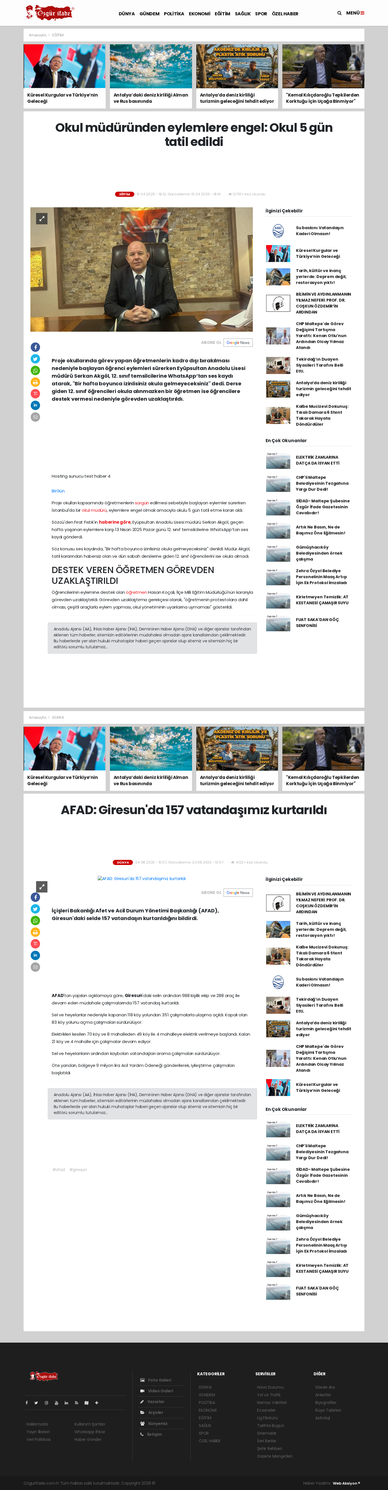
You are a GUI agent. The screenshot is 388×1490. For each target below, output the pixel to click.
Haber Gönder (87, 1439)
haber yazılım (247, 1483)
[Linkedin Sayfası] (69, 1403)
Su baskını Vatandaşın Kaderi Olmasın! (320, 231)
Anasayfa (38, 35)
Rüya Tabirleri (328, 1410)
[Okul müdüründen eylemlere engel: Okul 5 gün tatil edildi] (141, 269)
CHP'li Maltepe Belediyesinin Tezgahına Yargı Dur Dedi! (322, 483)
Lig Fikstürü (267, 1418)
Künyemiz (157, 1423)
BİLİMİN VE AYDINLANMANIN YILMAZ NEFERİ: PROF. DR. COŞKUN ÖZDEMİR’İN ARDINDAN (323, 303)
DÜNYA (127, 14)
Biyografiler (326, 1402)
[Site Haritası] (89, 1403)
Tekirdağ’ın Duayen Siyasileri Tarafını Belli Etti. (319, 365)
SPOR (261, 14)
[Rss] (79, 1403)
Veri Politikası (38, 1439)
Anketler (323, 1395)
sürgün (142, 503)
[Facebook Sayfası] (29, 1403)
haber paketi (196, 1483)
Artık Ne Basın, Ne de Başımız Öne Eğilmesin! (320, 530)
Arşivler (155, 1412)
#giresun (78, 1170)
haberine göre (115, 522)
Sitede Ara (325, 1387)
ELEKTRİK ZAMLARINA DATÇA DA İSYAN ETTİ (317, 460)
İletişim (154, 1434)
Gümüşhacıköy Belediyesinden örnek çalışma (319, 553)
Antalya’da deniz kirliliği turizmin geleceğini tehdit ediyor (323, 389)
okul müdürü (94, 510)
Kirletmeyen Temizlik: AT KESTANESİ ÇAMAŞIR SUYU (322, 600)
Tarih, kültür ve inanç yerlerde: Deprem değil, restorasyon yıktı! (321, 276)
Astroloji (322, 1418)
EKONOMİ (199, 14)
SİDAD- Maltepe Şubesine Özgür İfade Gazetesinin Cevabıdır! (323, 507)
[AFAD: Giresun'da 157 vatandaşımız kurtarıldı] (142, 878)
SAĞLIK (243, 14)
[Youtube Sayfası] (59, 1403)
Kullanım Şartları (89, 1424)
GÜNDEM (149, 14)
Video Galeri (160, 1391)
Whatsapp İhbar (89, 1432)
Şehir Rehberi (269, 1448)
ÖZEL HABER (285, 14)
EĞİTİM (222, 14)
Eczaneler (266, 1410)
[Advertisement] (194, 170)
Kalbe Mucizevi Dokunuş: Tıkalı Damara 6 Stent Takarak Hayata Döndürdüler (322, 415)
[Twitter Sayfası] (38, 1403)
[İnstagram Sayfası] (49, 1403)
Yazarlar (155, 1402)
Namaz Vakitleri (272, 1402)
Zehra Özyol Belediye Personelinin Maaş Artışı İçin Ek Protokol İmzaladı (321, 577)
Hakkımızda (37, 1424)
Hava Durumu (270, 1387)
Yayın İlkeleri (37, 1432)
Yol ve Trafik (269, 1395)
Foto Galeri (159, 1380)
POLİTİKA (174, 14)
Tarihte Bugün (270, 1425)
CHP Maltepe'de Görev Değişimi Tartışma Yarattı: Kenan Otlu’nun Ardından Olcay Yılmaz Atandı (321, 335)
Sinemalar (266, 1433)
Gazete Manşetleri (274, 1456)
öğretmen (136, 592)
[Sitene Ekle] (99, 1403)
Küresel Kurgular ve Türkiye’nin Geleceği (318, 253)
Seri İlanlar (266, 1441)
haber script (273, 1483)
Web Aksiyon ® (346, 1483)
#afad (58, 1170)
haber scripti (222, 1483)
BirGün (58, 491)
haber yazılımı (170, 1483)
